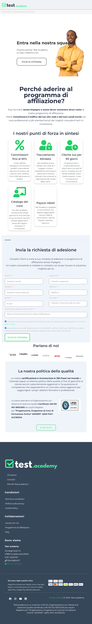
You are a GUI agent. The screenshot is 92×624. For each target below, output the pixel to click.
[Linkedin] (25, 598)
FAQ (7, 532)
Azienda (8, 287)
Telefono (53, 287)
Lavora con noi (12, 523)
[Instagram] (15, 598)
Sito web (53, 298)
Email (7, 298)
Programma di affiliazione (17, 527)
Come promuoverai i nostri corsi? (19, 309)
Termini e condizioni (14, 499)
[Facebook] (10, 598)
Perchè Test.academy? (18, 484)
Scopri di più (46, 427)
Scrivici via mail (14, 564)
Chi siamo (12, 475)
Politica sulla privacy (14, 503)
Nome (7, 275)
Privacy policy (55, 598)
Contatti (11, 479)
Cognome (53, 275)
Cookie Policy (11, 508)
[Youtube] (20, 598)
